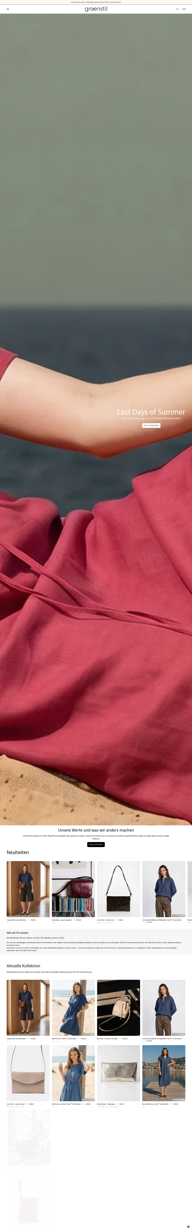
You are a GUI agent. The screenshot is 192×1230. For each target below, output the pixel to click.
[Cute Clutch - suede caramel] (105, 922)
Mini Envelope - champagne (106, 1104)
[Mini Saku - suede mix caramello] (97, 1041)
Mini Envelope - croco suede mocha (108, 1168)
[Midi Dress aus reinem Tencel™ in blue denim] (56, 1041)
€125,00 (44, 1168)
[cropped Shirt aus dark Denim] (9, 922)
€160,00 (78, 920)
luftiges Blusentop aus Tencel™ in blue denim (66, 1168)
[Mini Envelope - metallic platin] (115, 1106)
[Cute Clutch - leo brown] (103, 922)
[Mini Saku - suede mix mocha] (99, 1041)
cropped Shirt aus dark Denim (16, 920)
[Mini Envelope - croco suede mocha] (113, 1106)
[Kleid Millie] (52, 1041)
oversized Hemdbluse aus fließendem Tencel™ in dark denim (162, 920)
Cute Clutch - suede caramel (16, 1104)
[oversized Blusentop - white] (7, 1171)
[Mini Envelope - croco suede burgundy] (117, 1106)
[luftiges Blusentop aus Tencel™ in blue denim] (54, 1171)
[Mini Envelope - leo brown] (190, 922)
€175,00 (149, 922)
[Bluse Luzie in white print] (52, 1171)
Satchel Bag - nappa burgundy (61, 920)
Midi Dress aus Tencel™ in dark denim (64, 1039)
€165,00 (33, 920)
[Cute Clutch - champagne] (99, 922)
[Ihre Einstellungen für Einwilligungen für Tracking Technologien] (188, 1226)
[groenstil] (96, 9)
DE (177, 9)
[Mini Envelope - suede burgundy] (107, 1106)
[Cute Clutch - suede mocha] (113, 922)
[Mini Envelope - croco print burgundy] (111, 1106)
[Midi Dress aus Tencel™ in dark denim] (54, 1041)
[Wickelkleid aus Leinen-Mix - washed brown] (143, 1171)
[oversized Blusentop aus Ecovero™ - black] (9, 1171)
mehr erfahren (96, 844)
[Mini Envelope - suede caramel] (101, 1106)
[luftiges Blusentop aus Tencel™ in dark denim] (56, 1171)
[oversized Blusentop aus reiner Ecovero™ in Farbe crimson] (15, 1171)
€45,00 (121, 1104)
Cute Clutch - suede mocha (105, 920)
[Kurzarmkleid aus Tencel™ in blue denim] (143, 1106)
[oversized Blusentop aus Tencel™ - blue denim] (11, 1171)
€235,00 (83, 1039)
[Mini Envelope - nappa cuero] (103, 1106)
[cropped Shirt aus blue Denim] (7, 922)
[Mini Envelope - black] (105, 1106)
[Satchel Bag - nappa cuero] (54, 922)
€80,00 (121, 920)
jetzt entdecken (151, 425)
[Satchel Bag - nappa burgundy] (52, 922)
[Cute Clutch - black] (97, 922)
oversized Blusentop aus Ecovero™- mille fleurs (22, 1168)
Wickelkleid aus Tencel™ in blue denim (154, 1168)
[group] (96, 2)
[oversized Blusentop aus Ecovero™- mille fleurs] (13, 1171)
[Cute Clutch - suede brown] (101, 922)
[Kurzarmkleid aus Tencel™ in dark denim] (145, 1106)
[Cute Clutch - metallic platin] (111, 922)
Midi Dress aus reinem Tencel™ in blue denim (66, 1104)
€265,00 (174, 1168)
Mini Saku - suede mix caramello (107, 1039)
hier (167, 835)
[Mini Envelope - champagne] (188, 922)
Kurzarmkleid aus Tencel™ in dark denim (155, 1104)
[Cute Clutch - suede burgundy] (107, 922)
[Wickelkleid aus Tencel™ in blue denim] (145, 1171)
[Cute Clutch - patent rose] (109, 922)
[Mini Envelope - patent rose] (109, 1106)
